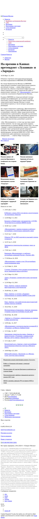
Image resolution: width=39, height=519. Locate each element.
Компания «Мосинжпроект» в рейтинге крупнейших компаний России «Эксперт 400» (20, 254)
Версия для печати (8, 139)
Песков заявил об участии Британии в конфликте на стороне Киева (19, 370)
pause (6, 496)
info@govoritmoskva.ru (17, 400)
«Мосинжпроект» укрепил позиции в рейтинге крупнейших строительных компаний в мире (20, 230)
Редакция (9, 29)
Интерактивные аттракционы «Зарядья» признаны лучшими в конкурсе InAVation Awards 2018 (21, 310)
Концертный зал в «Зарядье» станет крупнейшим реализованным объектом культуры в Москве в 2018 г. (20, 345)
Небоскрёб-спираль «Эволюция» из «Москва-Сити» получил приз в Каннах (19, 354)
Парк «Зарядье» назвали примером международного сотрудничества (16, 286)
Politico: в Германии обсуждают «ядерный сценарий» (16, 364)
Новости (7, 19)
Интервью (9, 24)
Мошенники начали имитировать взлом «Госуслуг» (19, 360)
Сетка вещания (10, 27)
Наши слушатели (6, 439)
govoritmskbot (12, 396)
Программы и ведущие (13, 26)
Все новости (5, 140)
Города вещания (6, 436)
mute (6, 497)
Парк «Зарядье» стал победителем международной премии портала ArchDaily (21, 302)
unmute (7, 499)
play (6, 494)
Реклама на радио (6, 433)
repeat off (7, 511)
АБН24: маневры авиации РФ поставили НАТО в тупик (18, 381)
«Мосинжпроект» (25, 92)
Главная (3, 54)
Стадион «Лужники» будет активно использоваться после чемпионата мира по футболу (21, 270)
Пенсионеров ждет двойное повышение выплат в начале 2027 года (18, 376)
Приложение (12, 51)
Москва (7, 59)
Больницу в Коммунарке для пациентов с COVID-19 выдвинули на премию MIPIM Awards (21, 221)
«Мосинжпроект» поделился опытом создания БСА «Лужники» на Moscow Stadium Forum (21, 327)
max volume (8, 501)
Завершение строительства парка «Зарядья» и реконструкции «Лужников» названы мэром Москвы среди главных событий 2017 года (19, 335)
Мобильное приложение (12, 417)
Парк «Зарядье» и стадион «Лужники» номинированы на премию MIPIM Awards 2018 (20, 294)
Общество (8, 58)
